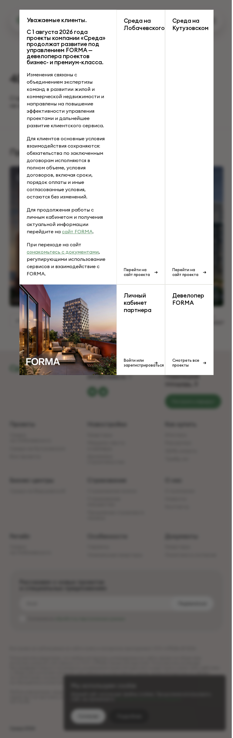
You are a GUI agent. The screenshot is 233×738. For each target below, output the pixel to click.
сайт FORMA (77, 231)
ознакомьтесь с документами (63, 252)
